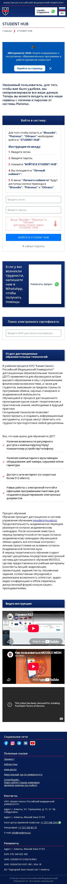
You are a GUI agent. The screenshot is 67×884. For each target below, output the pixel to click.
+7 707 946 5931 (49, 822)
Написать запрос (41, 284)
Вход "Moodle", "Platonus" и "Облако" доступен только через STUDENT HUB (36, 223)
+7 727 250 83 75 (27, 827)
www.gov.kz (10, 769)
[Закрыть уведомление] (50, 68)
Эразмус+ (9, 759)
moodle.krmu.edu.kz (45, 520)
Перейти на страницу (29, 68)
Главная (7, 30)
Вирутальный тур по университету (23, 774)
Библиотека (10, 764)
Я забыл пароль (33, 246)
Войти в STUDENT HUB (33, 237)
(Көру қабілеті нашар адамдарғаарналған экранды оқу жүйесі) (22, 782)
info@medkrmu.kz (21, 832)
